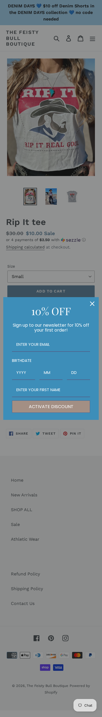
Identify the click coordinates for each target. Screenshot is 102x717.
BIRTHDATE (22, 360)
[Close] (92, 303)
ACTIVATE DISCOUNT (51, 406)
